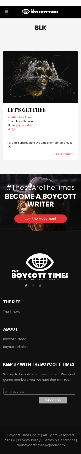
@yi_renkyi (24, 125)
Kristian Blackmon (19, 117)
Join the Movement (40, 218)
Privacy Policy (29, 440)
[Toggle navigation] (6, 11)
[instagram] (13, 129)
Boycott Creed (14, 339)
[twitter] (8, 129)
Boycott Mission (15, 347)
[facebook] (33, 285)
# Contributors (64, 154)
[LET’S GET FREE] (40, 77)
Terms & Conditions (59, 440)
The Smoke (11, 311)
